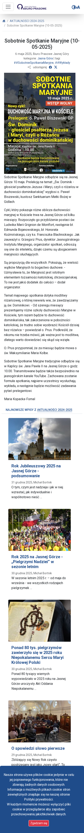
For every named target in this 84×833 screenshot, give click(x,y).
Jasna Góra (45, 58)
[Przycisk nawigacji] (8, 7)
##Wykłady (62, 63)
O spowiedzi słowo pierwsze (38, 748)
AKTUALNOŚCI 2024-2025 (27, 21)
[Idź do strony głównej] (31, 7)
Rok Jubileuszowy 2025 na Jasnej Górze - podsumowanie (36, 470)
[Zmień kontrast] (74, 7)
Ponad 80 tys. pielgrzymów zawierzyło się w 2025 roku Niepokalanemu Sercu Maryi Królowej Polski (37, 655)
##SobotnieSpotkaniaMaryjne (34, 63)
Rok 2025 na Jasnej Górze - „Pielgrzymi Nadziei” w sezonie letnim (37, 561)
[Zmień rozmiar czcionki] (78, 7)
